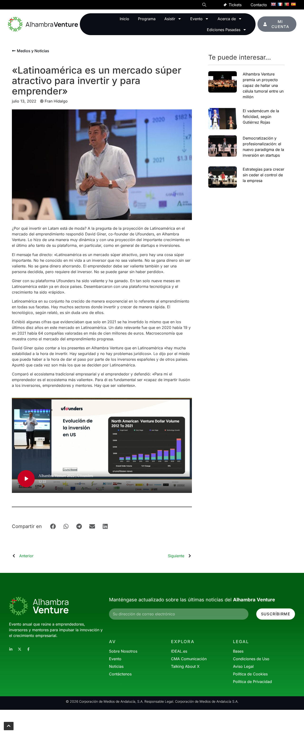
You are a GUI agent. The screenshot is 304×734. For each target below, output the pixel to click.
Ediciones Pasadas (223, 29)
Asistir (169, 18)
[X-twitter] (19, 649)
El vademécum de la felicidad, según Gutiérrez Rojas (261, 116)
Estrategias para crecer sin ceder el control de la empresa (263, 175)
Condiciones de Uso (251, 658)
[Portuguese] (286, 4)
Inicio (124, 18)
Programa (147, 18)
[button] (204, 5)
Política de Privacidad (252, 681)
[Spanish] (293, 4)
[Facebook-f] (28, 649)
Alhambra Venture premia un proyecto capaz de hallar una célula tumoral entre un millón (263, 85)
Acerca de (227, 18)
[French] (280, 4)
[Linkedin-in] (11, 649)
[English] (273, 4)
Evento (196, 18)
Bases (238, 651)
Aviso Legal (243, 666)
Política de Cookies (250, 674)
